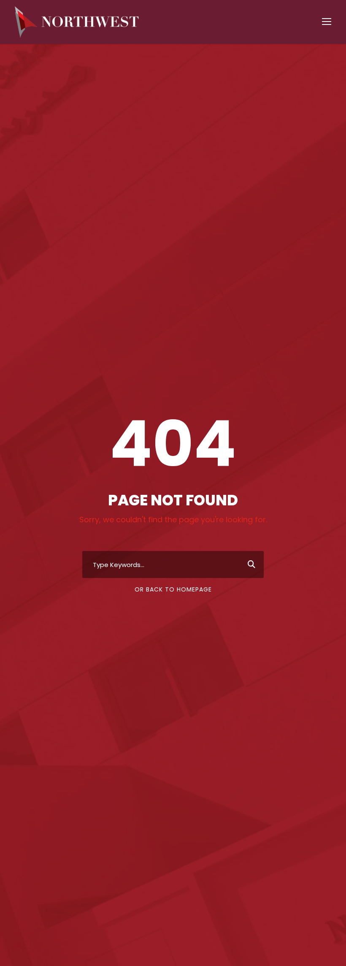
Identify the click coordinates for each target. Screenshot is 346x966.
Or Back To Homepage (173, 589)
